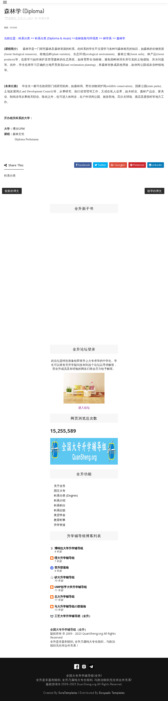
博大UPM (19, 128)
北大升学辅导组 (64, 596)
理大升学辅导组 (64, 558)
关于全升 (59, 486)
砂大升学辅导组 (64, 577)
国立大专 (59, 490)
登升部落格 (61, 567)
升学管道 (59, 525)
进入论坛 (84, 407)
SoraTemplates (67, 692)
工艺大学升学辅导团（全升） (73, 616)
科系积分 (59, 505)
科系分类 (44, 18)
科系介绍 (59, 500)
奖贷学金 (59, 515)
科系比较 (59, 510)
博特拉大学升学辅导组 (68, 548)
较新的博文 (12, 191)
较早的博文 (154, 191)
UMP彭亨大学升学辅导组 (70, 587)
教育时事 (59, 520)
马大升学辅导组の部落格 (70, 606)
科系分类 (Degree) (66, 495)
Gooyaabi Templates (112, 692)
